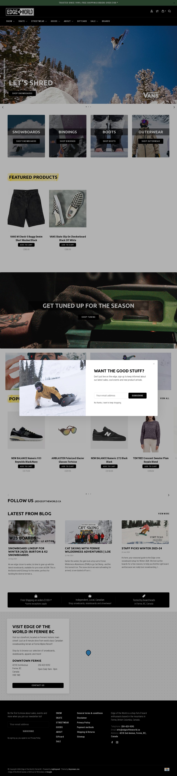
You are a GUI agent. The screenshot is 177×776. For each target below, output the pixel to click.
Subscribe (137, 396)
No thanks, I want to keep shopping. (107, 403)
